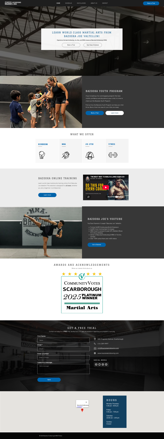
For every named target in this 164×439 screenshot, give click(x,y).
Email (39, 345)
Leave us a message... (45, 362)
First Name (41, 336)
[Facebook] (96, 364)
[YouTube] (99, 364)
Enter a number (43, 354)
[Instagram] (103, 364)
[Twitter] (106, 364)
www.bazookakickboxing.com (108, 353)
